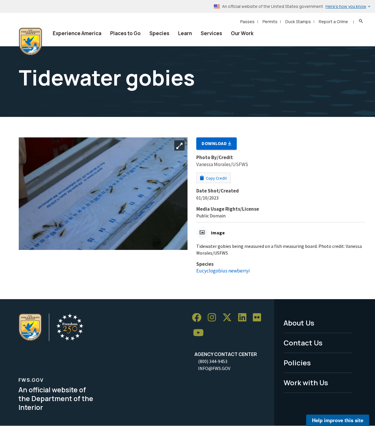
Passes (247, 21)
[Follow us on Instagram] (214, 317)
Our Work (242, 33)
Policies (297, 362)
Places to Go (125, 33)
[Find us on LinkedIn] (244, 317)
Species (159, 33)
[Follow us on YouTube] (200, 333)
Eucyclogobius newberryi (223, 270)
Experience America (77, 33)
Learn (185, 33)
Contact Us (303, 342)
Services (211, 33)
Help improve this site (337, 420)
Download (215, 143)
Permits (269, 21)
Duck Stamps (298, 21)
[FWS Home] (30, 42)
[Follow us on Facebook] (198, 317)
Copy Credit (216, 178)
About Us (299, 323)
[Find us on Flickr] (259, 317)
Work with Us (306, 382)
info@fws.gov (214, 368)
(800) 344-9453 (212, 361)
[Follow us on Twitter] (229, 317)
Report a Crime (333, 21)
